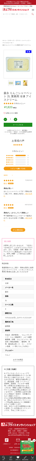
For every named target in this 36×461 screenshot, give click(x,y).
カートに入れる (18, 125)
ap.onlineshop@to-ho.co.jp (18, 435)
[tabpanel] (18, 298)
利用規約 (11, 447)
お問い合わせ (14, 402)
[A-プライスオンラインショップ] (18, 9)
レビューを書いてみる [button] (18, 168)
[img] (8, 180)
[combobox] (16, 14)
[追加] (15, 119)
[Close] (34, 440)
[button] (32, 10)
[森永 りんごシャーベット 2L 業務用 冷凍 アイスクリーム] (11, 83)
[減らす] (5, 119)
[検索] (32, 14)
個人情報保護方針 (14, 450)
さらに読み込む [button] (18, 230)
